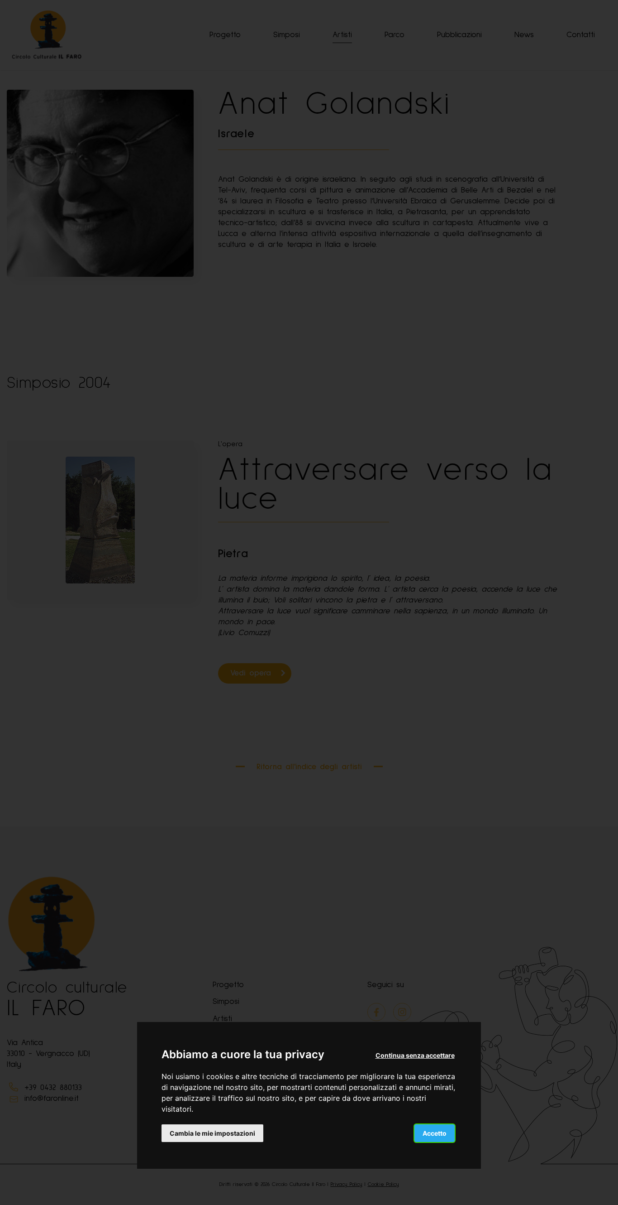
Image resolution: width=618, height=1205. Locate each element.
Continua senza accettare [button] (415, 1055)
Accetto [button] (435, 1134)
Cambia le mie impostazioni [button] (212, 1134)
